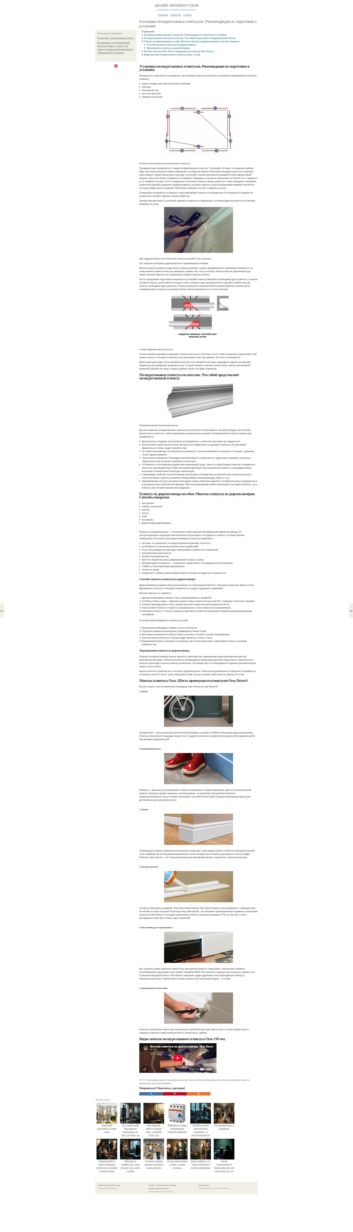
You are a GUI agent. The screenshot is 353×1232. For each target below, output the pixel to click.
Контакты (151, 1185)
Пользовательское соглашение (166, 1185)
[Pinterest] (175, 1093)
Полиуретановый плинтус (212, 1080)
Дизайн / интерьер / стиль (176, 5)
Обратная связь (204, 1185)
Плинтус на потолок (195, 1080)
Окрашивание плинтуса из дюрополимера (168, 48)
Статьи (187, 15)
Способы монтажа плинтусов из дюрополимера (171, 44)
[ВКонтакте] (151, 1093)
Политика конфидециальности (158, 1188)
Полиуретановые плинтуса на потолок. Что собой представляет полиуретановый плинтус (190, 38)
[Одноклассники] (198, 1093)
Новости (175, 15)
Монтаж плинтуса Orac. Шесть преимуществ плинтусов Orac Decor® (179, 51)
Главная (163, 15)
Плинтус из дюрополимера (231, 1080)
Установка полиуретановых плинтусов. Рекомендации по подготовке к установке (185, 34)
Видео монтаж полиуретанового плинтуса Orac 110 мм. (172, 54)
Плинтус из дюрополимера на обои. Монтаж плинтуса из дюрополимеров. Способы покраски (191, 41)
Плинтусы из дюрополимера (161, 1083)
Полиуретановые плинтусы (156, 1080)
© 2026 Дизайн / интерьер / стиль (109, 1185)
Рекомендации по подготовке (177, 1080)
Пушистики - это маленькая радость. (115, 38)
